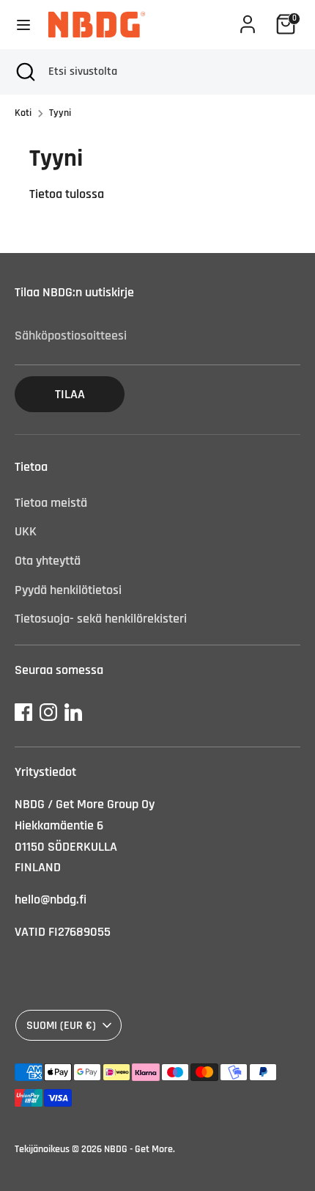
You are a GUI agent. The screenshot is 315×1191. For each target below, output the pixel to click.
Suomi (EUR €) (61, 1025)
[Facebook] (23, 712)
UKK (26, 531)
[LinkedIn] (73, 712)
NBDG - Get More (138, 1149)
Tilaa (70, 394)
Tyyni (60, 113)
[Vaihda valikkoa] (23, 25)
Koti (23, 113)
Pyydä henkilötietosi (68, 590)
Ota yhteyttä (48, 560)
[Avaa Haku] (24, 71)
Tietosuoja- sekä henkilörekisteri (101, 618)
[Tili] (247, 19)
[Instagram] (48, 712)
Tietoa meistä (51, 502)
